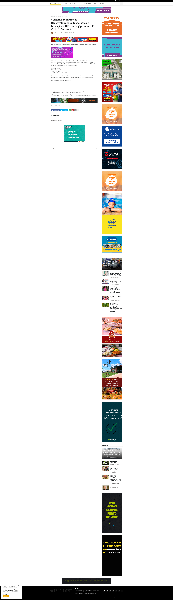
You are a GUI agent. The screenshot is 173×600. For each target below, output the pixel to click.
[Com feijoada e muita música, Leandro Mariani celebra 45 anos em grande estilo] (105, 468)
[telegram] (121, 1)
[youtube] (117, 1)
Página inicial (54, 16)
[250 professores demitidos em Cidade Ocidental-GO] (105, 281)
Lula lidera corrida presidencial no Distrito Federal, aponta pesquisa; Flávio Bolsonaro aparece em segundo (111, 452)
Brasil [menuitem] (72, 3)
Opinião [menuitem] (101, 3)
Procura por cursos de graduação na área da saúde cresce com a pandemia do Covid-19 (115, 274)
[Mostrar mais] (78, 110)
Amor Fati (112, 486)
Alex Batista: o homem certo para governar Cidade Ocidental (115, 298)
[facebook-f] (111, 1)
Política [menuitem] (78, 3)
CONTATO (90, 598)
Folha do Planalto (62, 598)
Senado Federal (69, 0)
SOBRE (84, 598)
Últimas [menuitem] (65, 3)
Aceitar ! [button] (6, 596)
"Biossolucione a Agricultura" (114, 462)
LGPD (95, 598)
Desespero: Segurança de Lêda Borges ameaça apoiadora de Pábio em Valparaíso (111, 262)
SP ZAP (121, 598)
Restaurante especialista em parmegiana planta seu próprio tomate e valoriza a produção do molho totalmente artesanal (116, 307)
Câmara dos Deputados (78, 0)
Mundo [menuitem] (94, 3)
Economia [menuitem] (87, 3)
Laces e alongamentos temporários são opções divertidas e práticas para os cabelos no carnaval (115, 289)
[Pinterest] (72, 110)
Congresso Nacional (61, 0)
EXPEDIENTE (102, 598)
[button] (118, 3)
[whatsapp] (119, 1)
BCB (97, 0)
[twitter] (113, 1)
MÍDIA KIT (116, 598)
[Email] (75, 110)
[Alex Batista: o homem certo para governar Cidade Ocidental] (105, 298)
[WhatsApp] (70, 110)
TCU (85, 0)
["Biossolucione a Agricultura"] (105, 463)
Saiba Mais (5, 594)
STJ (88, 0)
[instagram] (115, 1)
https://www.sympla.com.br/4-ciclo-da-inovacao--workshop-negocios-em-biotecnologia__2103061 (74, 82)
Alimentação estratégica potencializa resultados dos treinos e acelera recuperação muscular (116, 478)
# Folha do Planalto (62, 16)
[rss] (122, 591)
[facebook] (104, 591)
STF (55, 0)
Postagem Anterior (54, 148)
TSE (91, 0)
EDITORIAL (109, 598)
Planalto (51, 0)
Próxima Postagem (94, 148)
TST (94, 0)
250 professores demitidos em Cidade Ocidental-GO (115, 281)
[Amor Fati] (105, 487)
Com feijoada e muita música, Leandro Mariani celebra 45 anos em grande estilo (115, 469)
